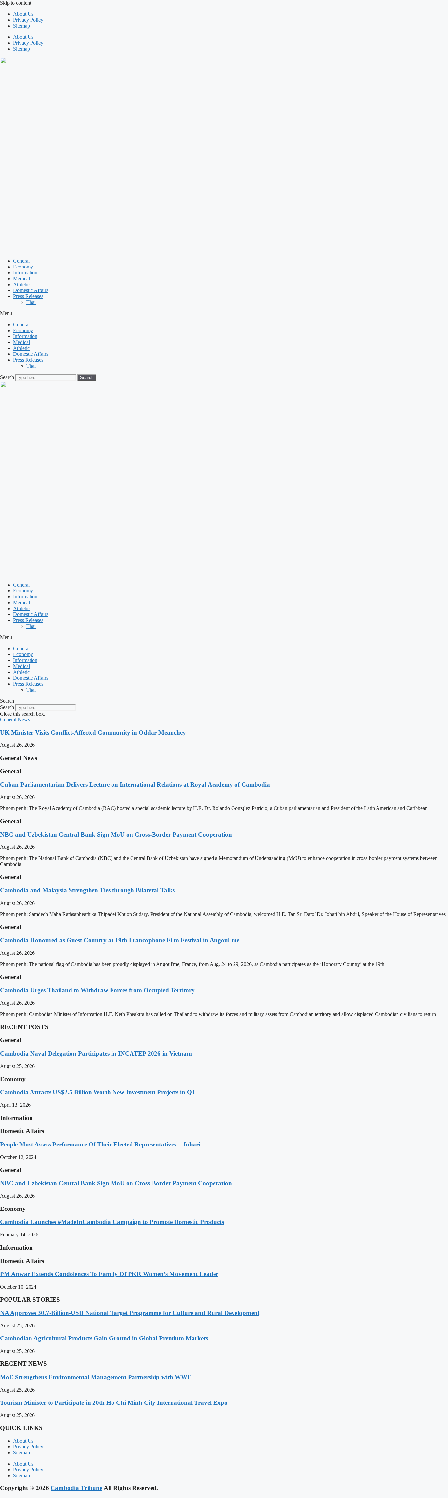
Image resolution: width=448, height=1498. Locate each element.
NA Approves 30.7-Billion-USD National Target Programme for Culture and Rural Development (129, 1312)
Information (25, 272)
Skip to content (15, 3)
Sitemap (21, 26)
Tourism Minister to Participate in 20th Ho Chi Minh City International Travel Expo (114, 1402)
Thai (31, 302)
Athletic (21, 284)
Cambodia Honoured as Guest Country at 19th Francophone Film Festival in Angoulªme (119, 940)
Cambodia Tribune (76, 1488)
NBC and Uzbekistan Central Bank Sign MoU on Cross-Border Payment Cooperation (116, 834)
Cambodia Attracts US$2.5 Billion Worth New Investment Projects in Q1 (97, 1092)
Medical (21, 278)
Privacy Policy (28, 20)
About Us (23, 14)
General (21, 261)
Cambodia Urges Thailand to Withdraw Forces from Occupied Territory (97, 990)
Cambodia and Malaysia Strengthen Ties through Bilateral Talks (87, 890)
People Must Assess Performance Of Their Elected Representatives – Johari (100, 1144)
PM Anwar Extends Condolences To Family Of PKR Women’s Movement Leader (109, 1274)
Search (7, 377)
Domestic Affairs (30, 290)
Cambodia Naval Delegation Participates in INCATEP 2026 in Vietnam (96, 1053)
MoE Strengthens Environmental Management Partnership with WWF (95, 1377)
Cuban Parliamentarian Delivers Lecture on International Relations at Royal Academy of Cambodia (135, 784)
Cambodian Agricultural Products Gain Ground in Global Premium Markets (104, 1338)
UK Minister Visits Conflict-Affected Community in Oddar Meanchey (93, 732)
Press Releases (28, 296)
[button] (224, 313)
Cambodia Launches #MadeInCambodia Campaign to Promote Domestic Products (112, 1221)
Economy (23, 266)
